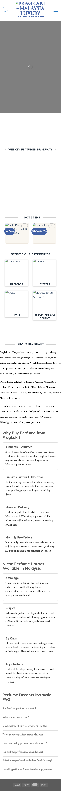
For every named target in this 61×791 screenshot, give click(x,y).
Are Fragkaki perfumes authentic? (19, 708)
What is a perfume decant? (16, 717)
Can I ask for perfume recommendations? (23, 752)
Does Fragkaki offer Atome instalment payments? (27, 769)
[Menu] (5, 9)
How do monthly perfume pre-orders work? (25, 743)
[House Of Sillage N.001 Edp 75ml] (17, 175)
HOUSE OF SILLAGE (17, 198)
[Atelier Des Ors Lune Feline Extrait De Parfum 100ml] (17, 233)
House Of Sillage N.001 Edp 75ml (17, 192)
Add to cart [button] (17, 205)
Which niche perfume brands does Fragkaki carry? (27, 761)
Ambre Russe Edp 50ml (44, 192)
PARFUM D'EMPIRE (44, 198)
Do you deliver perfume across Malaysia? (23, 735)
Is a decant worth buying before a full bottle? (25, 726)
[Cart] (55, 9)
